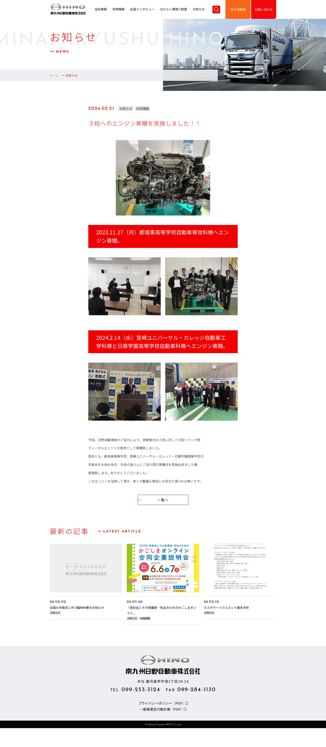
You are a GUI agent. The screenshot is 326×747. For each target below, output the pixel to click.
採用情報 (118, 9)
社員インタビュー (142, 9)
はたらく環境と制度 (173, 9)
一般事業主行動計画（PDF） (162, 709)
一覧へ (162, 499)
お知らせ (199, 9)
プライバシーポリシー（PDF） (161, 703)
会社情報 (101, 9)
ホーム (54, 75)
